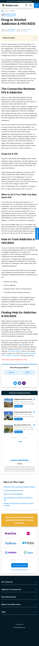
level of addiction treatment (10, 355)
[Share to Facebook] (19, 383)
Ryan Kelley (12, 31)
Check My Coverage (19, 565)
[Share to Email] (24, 383)
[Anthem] (11, 543)
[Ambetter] (28, 533)
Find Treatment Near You (19, 570)
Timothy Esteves (26, 29)
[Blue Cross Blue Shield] (28, 543)
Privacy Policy (19, 624)
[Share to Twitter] (15, 383)
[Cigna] (28, 552)
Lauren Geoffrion (11, 29)
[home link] (2, 11)
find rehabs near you (15, 351)
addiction (6, 11)
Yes (12, 372)
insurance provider (29, 353)
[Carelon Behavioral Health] (11, 552)
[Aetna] (11, 533)
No (29, 372)
